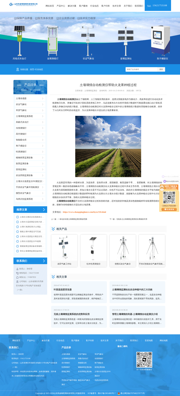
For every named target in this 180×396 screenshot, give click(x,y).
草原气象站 (99, 354)
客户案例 (83, 6)
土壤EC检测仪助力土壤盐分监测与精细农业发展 (32, 227)
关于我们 (128, 6)
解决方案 (72, 6)
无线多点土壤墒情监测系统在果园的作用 (131, 219)
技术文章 (117, 6)
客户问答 (105, 6)
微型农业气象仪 (84, 380)
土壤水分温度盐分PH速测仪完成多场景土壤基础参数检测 (32, 241)
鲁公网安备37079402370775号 (132, 393)
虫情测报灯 (99, 358)
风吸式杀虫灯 (83, 358)
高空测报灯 (66, 363)
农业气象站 (82, 354)
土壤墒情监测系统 (68, 358)
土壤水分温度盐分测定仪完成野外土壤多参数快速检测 (32, 236)
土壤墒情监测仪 (90, 91)
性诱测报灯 (66, 367)
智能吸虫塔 (82, 363)
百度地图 (149, 341)
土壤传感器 (66, 354)
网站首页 (50, 6)
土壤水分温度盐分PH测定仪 (102, 373)
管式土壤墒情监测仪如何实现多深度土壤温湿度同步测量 (32, 251)
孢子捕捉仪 (99, 363)
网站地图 (164, 341)
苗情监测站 (66, 371)
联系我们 (139, 6)
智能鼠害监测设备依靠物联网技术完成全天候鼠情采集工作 (32, 246)
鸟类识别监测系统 (101, 380)
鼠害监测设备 (100, 367)
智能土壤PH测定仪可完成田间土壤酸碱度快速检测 (32, 232)
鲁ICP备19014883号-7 (106, 393)
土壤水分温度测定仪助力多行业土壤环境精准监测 (32, 222)
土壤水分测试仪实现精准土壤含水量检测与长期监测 (32, 217)
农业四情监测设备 (85, 371)
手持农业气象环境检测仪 (69, 382)
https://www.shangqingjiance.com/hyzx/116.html (84, 212)
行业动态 (94, 6)
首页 (32, 69)
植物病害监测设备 (85, 367)
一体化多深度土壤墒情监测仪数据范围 (72, 219)
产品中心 (61, 6)
